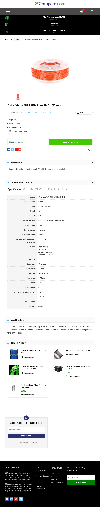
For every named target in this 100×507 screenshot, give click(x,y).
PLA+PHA (48, 113)
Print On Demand (42, 476)
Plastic (16, 40)
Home (7, 40)
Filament (41, 113)
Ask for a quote (70, 142)
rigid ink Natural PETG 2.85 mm (78, 350)
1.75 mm (23, 113)
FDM (36, 113)
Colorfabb (30, 113)
